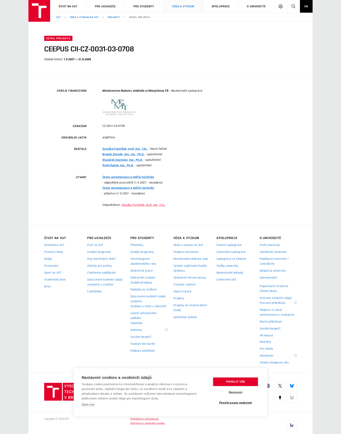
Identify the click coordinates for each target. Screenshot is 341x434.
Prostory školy (53, 252)
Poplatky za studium (143, 289)
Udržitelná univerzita (273, 252)
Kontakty (265, 342)
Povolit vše (235, 381)
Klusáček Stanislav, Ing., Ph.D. (122, 160)
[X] (280, 386)
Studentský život (55, 279)
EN (306, 6)
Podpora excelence (186, 252)
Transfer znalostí (184, 284)
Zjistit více (88, 404)
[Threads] (268, 386)
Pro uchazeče (105, 6)
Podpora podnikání (142, 350)
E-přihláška (94, 291)
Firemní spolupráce (229, 245)
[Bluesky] (292, 386)
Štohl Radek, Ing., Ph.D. (118, 165)
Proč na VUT (95, 245)
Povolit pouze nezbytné (235, 402)
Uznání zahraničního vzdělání (143, 315)
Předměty (136, 245)
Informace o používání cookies (147, 423)
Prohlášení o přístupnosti (144, 418)
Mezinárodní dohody (229, 272)
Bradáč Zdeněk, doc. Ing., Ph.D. (123, 154)
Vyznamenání (268, 277)
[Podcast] (280, 398)
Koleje (48, 259)
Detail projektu (139, 17)
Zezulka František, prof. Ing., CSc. (125, 149)
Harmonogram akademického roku (143, 261)
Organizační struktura (274, 286)
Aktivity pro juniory (99, 265)
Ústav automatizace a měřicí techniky (128, 177)
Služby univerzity (227, 265)
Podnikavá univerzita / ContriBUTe (274, 261)
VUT (58, 17)
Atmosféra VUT (54, 245)
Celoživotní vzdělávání (101, 272)
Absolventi (271, 355)
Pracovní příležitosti (277, 303)
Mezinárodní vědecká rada (190, 259)
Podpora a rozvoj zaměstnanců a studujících (277, 312)
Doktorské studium (143, 277)
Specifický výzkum (185, 317)
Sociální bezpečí (140, 337)
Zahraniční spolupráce (231, 252)
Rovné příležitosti (271, 321)
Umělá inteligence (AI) (274, 362)
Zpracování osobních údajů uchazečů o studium (104, 282)
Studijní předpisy (141, 282)
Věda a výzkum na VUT (84, 17)
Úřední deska (268, 291)
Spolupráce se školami (231, 259)
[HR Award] (292, 425)
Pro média (266, 348)
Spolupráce (221, 6)
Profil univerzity (270, 245)
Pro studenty (143, 6)
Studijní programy (99, 252)
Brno (47, 286)
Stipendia (136, 323)
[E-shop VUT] (292, 398)
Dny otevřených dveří (101, 259)
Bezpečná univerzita (273, 270)
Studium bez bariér (143, 344)
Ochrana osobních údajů (276, 298)
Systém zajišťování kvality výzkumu (190, 268)
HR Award (266, 335)
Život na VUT (68, 6)
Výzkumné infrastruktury (189, 277)
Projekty (114, 17)
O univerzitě (256, 6)
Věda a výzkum (183, 6)
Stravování (51, 265)
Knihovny (141, 330)
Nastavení (236, 392)
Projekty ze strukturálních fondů (190, 307)
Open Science (182, 291)
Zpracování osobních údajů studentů (148, 298)
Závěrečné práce (141, 270)
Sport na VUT (53, 272)
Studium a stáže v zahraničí (148, 306)
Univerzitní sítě (226, 279)
